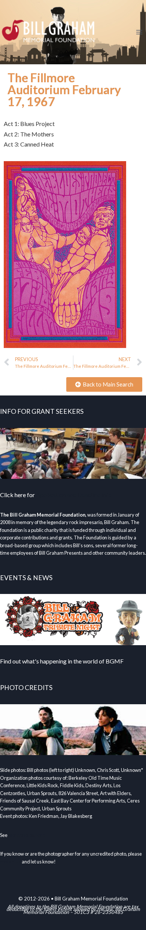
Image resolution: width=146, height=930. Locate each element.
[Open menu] (139, 32)
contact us (10, 862)
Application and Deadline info (74, 494)
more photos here (26, 835)
